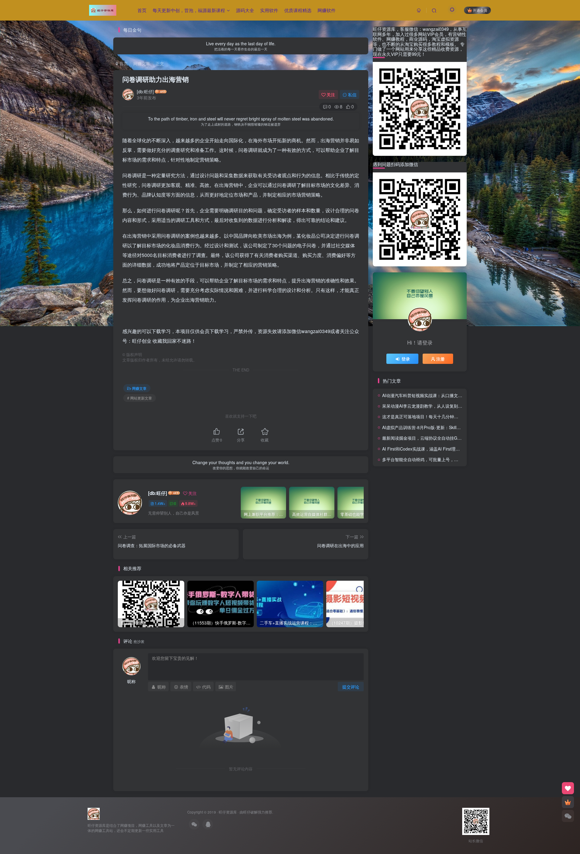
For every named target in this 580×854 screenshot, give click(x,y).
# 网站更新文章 (139, 397)
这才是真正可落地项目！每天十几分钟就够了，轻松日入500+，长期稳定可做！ (456, 416)
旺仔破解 (250, 812)
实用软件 (269, 10)
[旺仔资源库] (94, 813)
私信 (352, 95)
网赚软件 (326, 10)
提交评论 (350, 687)
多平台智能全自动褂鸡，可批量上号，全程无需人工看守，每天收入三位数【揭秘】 (460, 459)
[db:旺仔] (145, 91)
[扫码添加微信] (568, 816)
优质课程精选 (297, 10)
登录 (405, 359)
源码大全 (245, 10)
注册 (440, 359)
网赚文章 (141, 63)
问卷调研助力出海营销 (155, 79)
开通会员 (480, 10)
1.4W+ (160, 503)
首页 (142, 10)
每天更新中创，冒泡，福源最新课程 (189, 10)
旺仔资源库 (228, 812)
